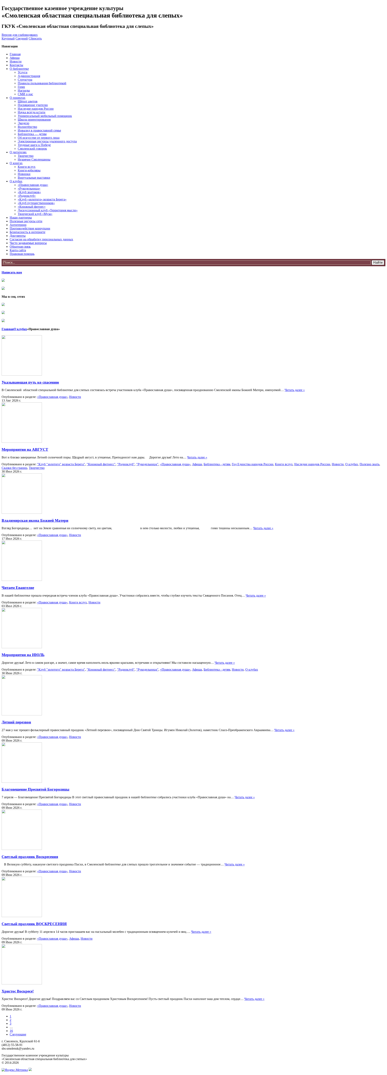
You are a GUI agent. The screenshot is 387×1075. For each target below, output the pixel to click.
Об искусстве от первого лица (38, 137)
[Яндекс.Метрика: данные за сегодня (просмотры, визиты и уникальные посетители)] (15, 1070)
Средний (22, 38)
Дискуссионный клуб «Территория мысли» (48, 210)
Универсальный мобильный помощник (45, 116)
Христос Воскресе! (18, 991)
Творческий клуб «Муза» (35, 214)
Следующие (18, 1034)
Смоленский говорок (32, 148)
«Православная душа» (33, 185)
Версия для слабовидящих (20, 35)
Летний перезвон (16, 722)
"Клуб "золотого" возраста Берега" (61, 464)
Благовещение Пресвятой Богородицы (35, 789)
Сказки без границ (14, 468)
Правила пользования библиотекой (42, 83)
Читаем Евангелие (18, 588)
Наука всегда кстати (31, 112)
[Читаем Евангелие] (22, 579)
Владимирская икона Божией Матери (35, 520)
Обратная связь (20, 246)
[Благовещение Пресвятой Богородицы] (22, 781)
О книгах (16, 163)
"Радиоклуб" (126, 464)
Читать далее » (295, 390)
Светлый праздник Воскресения (30, 857)
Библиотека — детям (32, 134)
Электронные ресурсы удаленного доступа (47, 141)
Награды (24, 90)
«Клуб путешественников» (36, 203)
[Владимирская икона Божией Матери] (22, 512)
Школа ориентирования (34, 119)
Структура (25, 79)
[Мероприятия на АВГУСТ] (22, 441)
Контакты (16, 65)
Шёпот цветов (27, 101)
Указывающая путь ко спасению (30, 382)
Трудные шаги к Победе (34, 145)
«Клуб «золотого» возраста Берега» (42, 199)
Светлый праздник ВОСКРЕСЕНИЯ (34, 924)
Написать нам (12, 272)
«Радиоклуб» (27, 195)
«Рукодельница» (29, 188)
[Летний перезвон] (22, 714)
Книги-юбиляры (29, 170)
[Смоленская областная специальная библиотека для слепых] (3, 305)
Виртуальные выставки (34, 177)
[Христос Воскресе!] (22, 983)
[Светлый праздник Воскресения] (22, 849)
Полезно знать (369, 464)
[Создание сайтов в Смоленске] (30, 1070)
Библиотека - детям (217, 464)
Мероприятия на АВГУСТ (25, 449)
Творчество (25, 156)
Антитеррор (18, 224)
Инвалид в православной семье (39, 130)
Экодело (23, 123)
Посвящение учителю (33, 105)
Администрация (29, 76)
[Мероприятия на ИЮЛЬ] (22, 647)
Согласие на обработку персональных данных (41, 239)
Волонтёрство (27, 126)
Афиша (15, 57)
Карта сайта (18, 250)
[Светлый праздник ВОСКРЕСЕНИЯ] (22, 916)
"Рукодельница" (147, 464)
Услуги (22, 72)
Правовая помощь (22, 254)
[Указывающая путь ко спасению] (22, 374)
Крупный (8, 38)
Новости (16, 61)
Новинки (24, 174)
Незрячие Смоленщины (34, 159)
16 (11, 1030)
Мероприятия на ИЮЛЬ (23, 655)
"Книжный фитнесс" (101, 464)
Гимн (21, 87)
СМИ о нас (25, 94)
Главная (15, 54)
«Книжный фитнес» (32, 206)
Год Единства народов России (252, 464)
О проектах (17, 97)
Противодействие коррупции (30, 228)
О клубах (16, 181)
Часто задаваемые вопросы (28, 243)
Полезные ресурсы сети (26, 221)
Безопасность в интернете (27, 232)
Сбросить (35, 38)
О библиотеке (19, 68)
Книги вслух (26, 166)
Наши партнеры (21, 217)
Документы (18, 235)
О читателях (18, 152)
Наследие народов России (36, 108)
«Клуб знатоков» (29, 192)
